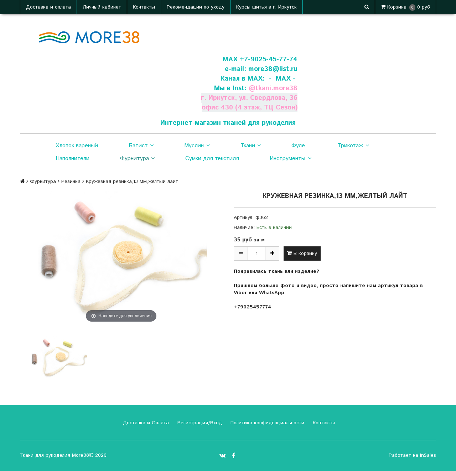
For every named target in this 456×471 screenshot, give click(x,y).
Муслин (194, 146)
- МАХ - (282, 78)
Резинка (71, 181)
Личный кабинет (102, 7)
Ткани (247, 146)
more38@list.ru (272, 69)
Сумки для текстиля (212, 158)
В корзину (304, 253)
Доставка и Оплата (145, 422)
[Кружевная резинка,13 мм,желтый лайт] (58, 357)
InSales (428, 455)
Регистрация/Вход (199, 422)
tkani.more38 (276, 88)
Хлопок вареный (77, 146)
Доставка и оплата (48, 7)
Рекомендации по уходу (195, 7)
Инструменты (287, 158)
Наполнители (72, 158)
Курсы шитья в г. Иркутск (266, 7)
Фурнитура (134, 158)
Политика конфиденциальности (266, 422)
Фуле (298, 146)
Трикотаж (350, 146)
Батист (138, 146)
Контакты (144, 7)
